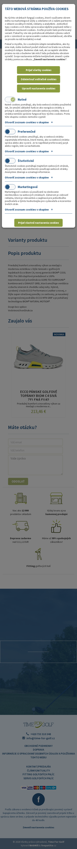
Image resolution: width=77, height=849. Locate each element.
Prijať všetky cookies (38, 70)
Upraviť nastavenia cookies (38, 88)
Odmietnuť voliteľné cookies (38, 79)
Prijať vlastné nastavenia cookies (38, 222)
